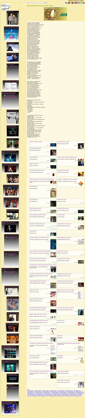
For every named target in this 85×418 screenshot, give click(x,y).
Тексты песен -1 (30, 390)
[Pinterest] (83, 3)
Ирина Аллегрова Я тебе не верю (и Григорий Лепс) (42, 179)
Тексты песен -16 (39, 392)
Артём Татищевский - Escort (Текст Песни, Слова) (41, 371)
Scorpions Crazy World (12, 110)
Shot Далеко (60, 355)
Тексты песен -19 (64, 392)
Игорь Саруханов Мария (63, 371)
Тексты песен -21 (80, 392)
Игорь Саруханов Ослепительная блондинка (40, 251)
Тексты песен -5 (61, 390)
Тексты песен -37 (44, 395)
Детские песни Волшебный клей (37, 223)
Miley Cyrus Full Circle (35, 326)
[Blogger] (70, 3)
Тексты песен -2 (38, 390)
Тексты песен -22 (31, 393)
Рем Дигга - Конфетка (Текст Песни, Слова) (67, 179)
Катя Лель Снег (61, 320)
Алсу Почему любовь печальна (11, 198)
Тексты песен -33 (66, 394)
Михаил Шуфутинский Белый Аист (38, 214)
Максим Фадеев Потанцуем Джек (11, 185)
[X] (69, 3)
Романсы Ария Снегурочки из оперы (9, 152)
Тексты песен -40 (69, 395)
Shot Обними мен (34, 199)
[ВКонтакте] (66, 3)
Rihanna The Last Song (62, 251)
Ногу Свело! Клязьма (35, 355)
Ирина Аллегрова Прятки (13, 210)
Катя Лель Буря (61, 214)
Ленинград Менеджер (12, 374)
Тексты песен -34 (74, 394)
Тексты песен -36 (36, 395)
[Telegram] (82, 3)
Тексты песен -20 (72, 392)
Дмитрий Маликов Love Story (64, 237)
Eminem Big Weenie (11, 126)
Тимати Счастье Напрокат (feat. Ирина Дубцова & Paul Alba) (9, 93)
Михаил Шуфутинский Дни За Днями (8, 223)
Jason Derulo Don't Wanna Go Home (65, 307)
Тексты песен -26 (64, 393)
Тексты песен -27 (73, 393)
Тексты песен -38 (52, 395)
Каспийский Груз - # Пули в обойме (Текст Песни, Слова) (43, 264)
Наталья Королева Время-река (11, 251)
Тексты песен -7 (77, 390)
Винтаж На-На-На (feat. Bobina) (12, 235)
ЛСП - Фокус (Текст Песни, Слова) (11, 81)
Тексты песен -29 (33, 394)
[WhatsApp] (80, 3)
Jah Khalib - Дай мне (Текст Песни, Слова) (39, 237)
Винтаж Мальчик (34, 186)
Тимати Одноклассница (12, 334)
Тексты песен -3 (46, 390)
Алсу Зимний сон (34, 157)
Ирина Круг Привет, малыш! (36, 298)
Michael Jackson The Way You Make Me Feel (67, 157)
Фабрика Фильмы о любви (63, 258)
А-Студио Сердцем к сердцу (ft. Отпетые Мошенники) (9, 347)
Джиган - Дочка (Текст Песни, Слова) (65, 289)
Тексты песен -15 (31, 392)
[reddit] (74, 3)
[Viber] (79, 3)
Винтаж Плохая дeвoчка (35, 148)
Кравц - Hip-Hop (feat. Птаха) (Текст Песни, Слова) (10, 361)
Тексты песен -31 (49, 394)
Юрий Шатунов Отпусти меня (64, 273)
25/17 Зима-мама (11, 64)
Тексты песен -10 (46, 391)
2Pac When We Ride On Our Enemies (38, 307)
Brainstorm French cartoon (63, 170)
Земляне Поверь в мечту (63, 208)
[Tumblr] (77, 3)
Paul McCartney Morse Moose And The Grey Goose (41, 273)
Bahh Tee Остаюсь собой (63, 141)
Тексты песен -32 (58, 394)
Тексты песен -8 (30, 391)
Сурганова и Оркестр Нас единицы (10, 164)
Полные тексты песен (76, 1)
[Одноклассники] (67, 3)
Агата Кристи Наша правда (12, 323)
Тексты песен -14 (79, 391)
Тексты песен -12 (62, 391)
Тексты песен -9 (38, 391)
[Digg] (72, 3)
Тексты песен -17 (47, 392)
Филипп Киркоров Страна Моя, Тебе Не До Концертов (9, 403)
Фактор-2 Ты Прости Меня (36, 141)
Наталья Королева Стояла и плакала (8, 269)
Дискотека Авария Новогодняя (11, 27)
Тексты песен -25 (56, 393)
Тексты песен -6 (69, 390)
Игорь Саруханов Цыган (35, 208)
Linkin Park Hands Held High (36, 335)
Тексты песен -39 (60, 395)
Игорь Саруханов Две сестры (12, 286)
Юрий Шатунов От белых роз (64, 223)
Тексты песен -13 (71, 391)
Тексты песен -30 (41, 394)
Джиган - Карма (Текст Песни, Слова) (38, 314)
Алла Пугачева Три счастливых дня (38, 258)
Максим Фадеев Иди (11, 53)
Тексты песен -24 (48, 393)
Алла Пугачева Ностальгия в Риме (65, 281)
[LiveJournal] (75, 3)
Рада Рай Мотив (10, 385)
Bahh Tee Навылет (34, 163)
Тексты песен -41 (77, 395)
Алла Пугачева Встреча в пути (37, 170)
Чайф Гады (60, 335)
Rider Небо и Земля (34, 289)
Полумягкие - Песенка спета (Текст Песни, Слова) (41, 343)
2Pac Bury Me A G (11, 43)
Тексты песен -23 (39, 393)
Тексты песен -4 (53, 390)
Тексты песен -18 (55, 392)
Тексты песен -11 (54, 391)
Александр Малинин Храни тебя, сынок (39, 320)
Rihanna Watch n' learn (12, 297)
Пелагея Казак (33, 231)
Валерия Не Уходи (61, 199)
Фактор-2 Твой (10, 11)
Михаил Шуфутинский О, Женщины (38, 281)
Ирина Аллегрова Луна (12, 313)
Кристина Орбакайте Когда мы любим (38, 362)
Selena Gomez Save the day (63, 380)
